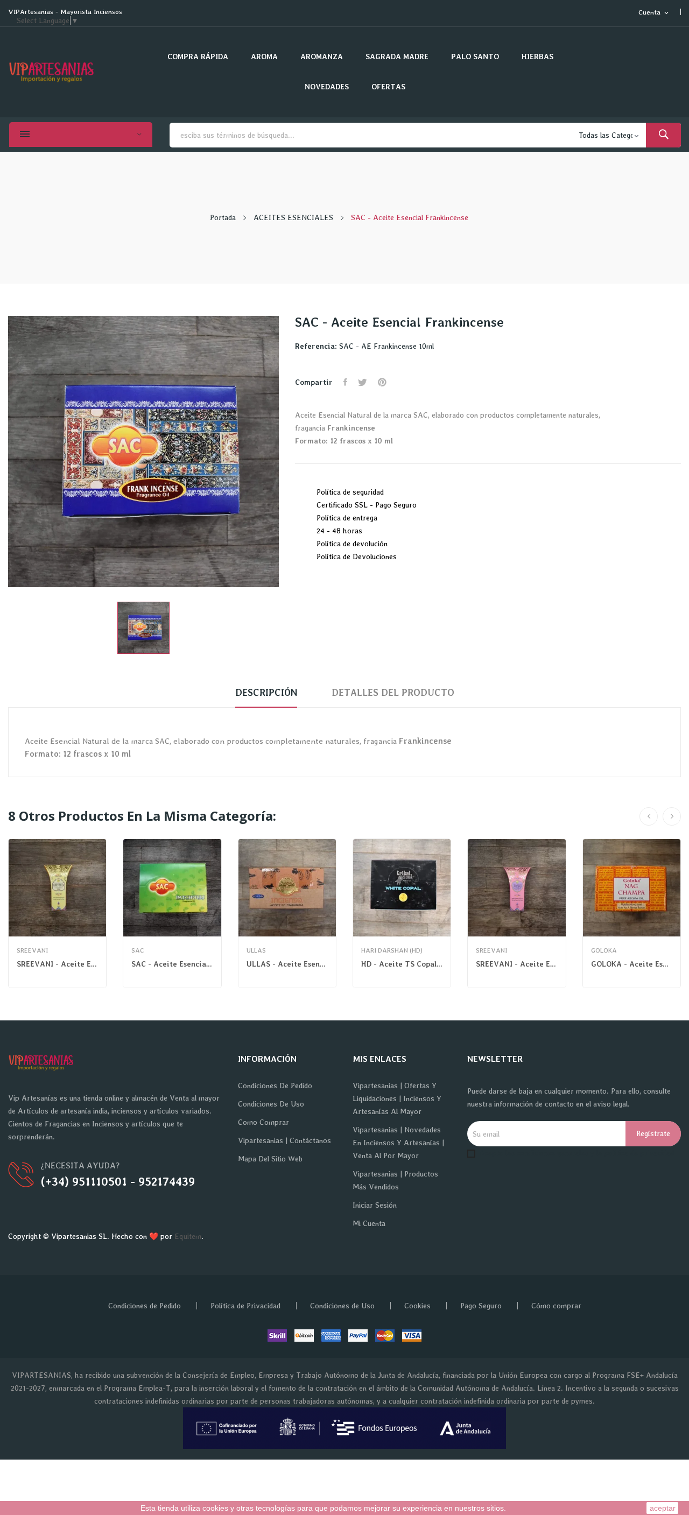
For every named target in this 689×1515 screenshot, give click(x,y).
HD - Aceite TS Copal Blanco (401, 964)
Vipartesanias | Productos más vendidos (395, 1180)
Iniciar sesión (375, 1205)
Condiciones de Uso (271, 1104)
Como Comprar (263, 1122)
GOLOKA (604, 950)
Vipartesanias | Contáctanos (284, 1140)
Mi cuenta (369, 1223)
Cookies (417, 1305)
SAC (137, 950)
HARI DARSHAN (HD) (392, 950)
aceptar (663, 1508)
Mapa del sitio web (270, 1158)
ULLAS (256, 950)
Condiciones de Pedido (275, 1085)
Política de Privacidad (245, 1305)
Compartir (345, 382)
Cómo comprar (556, 1305)
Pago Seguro (481, 1305)
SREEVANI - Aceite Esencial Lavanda (516, 964)
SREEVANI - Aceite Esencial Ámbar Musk (57, 964)
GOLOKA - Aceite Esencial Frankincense (631, 964)
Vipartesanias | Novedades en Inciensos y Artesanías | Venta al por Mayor (398, 1142)
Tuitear (362, 382)
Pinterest (382, 382)
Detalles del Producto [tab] (393, 692)
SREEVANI (32, 950)
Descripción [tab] (266, 692)
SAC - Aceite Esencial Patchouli (172, 964)
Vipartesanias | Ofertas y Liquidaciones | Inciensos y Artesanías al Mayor (397, 1098)
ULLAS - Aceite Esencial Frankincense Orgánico (287, 964)
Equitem (187, 1236)
